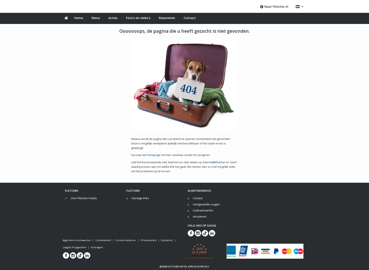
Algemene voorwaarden (77, 240)
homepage (153, 155)
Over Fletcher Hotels (84, 198)
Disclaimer (167, 240)
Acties (112, 18)
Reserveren (167, 18)
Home (78, 18)
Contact (190, 18)
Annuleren (199, 216)
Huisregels (97, 247)
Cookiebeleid (103, 240)
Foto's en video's (138, 18)
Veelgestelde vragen (206, 204)
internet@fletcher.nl (215, 162)
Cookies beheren (126, 240)
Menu (96, 18)
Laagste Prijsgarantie (74, 247)
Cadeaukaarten (203, 210)
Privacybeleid (148, 240)
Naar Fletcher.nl (276, 6)
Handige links (140, 198)
